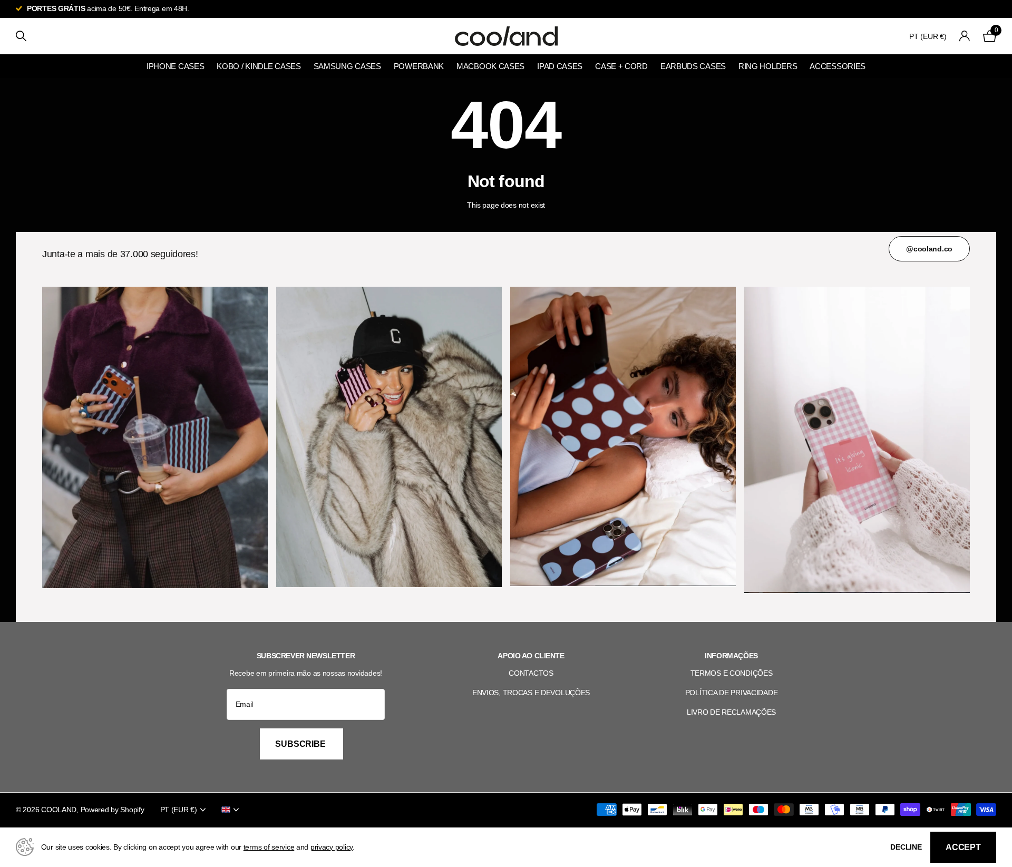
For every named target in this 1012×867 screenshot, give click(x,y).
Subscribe (301, 743)
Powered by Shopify (112, 809)
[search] (21, 36)
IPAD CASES (559, 66)
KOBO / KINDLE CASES (258, 66)
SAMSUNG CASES (347, 66)
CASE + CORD (621, 66)
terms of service (269, 847)
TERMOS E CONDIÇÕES (731, 673)
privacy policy (331, 847)
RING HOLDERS (767, 66)
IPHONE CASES (175, 66)
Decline (906, 847)
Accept (963, 847)
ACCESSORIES (837, 66)
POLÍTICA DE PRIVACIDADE (731, 692)
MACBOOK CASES (490, 66)
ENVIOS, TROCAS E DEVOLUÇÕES (531, 692)
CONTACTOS (531, 673)
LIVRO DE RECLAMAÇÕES (731, 712)
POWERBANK (419, 66)
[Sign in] (964, 36)
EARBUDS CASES (693, 66)
